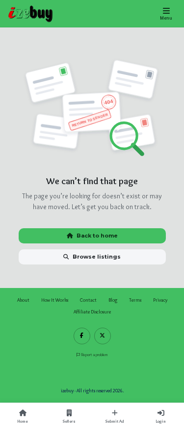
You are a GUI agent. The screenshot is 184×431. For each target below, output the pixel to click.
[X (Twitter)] (102, 336)
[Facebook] (82, 336)
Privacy (160, 300)
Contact (88, 300)
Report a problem (94, 354)
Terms (135, 300)
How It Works (54, 300)
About (23, 300)
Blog (112, 300)
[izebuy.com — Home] (30, 14)
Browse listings (97, 256)
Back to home (97, 235)
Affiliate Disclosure (92, 311)
